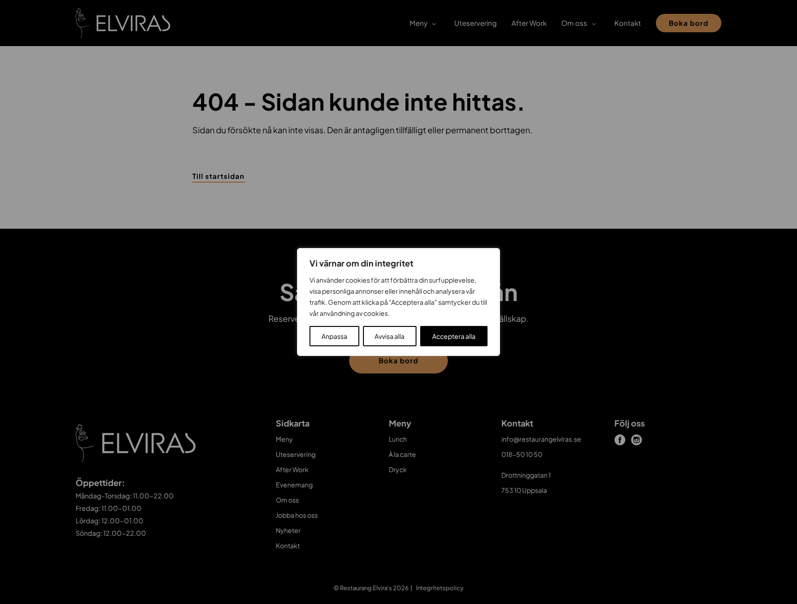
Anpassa (334, 336)
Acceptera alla (454, 336)
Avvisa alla (389, 336)
